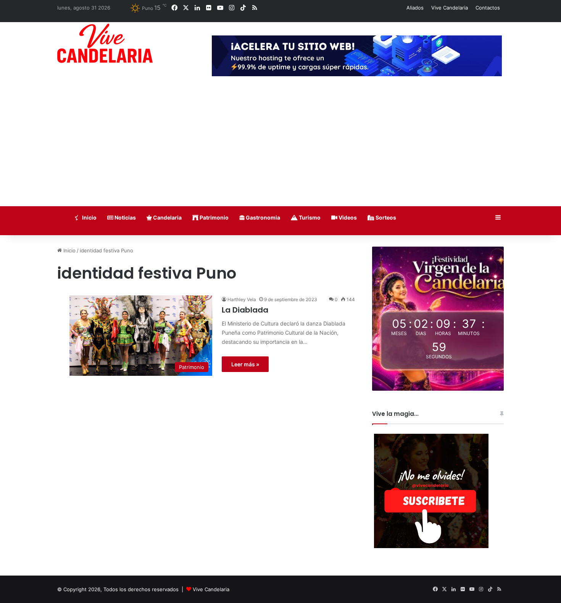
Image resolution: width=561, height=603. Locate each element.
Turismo (309, 217)
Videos (347, 217)
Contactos (488, 8)
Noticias (124, 217)
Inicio (89, 217)
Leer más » (245, 364)
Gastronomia (262, 217)
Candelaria (167, 217)
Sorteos (385, 217)
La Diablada (245, 310)
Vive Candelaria (449, 8)
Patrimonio (213, 217)
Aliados (415, 8)
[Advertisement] (280, 149)
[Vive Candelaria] (105, 43)
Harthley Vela (241, 299)
